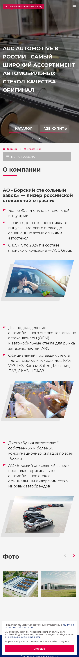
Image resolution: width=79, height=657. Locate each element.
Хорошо (39, 648)
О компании (32, 149)
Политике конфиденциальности (23, 637)
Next (74, 555)
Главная (12, 149)
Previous (65, 555)
